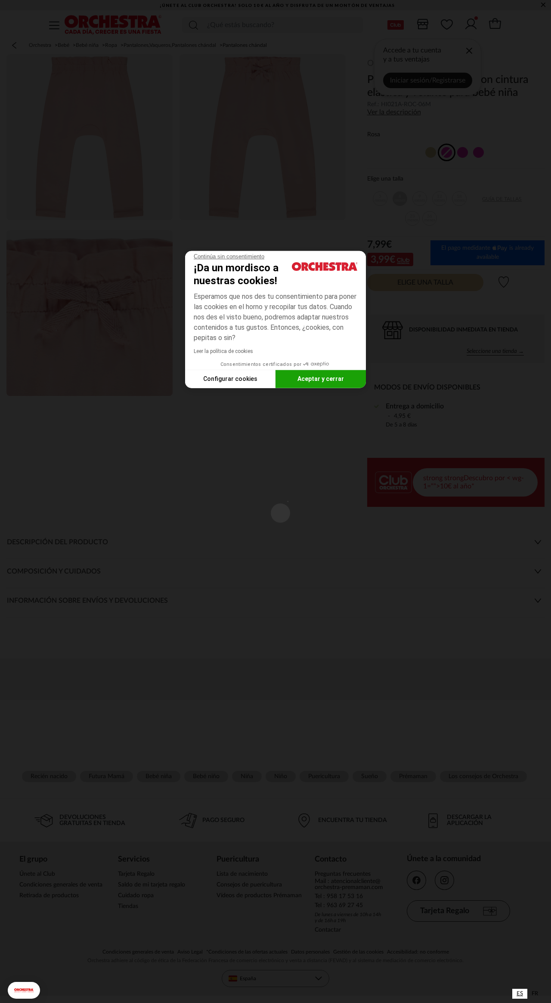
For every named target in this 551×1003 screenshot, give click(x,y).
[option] (534, 994)
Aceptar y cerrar (320, 378)
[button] (24, 990)
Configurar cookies (230, 378)
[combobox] (519, 994)
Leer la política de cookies (223, 351)
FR (535, 994)
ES (520, 994)
